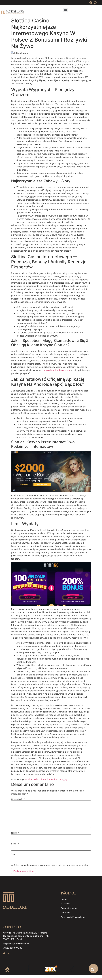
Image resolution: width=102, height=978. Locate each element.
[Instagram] (95, 2)
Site (13, 854)
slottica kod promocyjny (55, 779)
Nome (15, 833)
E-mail (15, 844)
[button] (65, 10)
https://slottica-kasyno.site (57, 370)
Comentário (18, 799)
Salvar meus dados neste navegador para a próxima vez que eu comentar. (51, 865)
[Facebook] (90, 2)
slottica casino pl (33, 779)
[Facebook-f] (4, 954)
